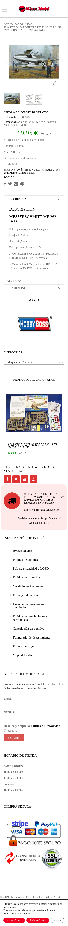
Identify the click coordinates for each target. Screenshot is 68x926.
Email (8, 698)
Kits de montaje (47, 121)
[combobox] (34, 362)
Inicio (8, 24)
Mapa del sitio (22, 655)
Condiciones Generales (28, 586)
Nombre (9, 711)
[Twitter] (16, 479)
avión (20, 169)
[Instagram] (33, 479)
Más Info (14, 281)
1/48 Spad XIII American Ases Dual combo (32, 446)
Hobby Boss (32, 169)
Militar (31, 172)
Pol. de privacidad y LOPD (31, 568)
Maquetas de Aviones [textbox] (33, 362)
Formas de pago (23, 646)
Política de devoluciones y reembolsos (30, 617)
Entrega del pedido (25, 595)
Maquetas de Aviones (37, 27)
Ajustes (57, 920)
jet (42, 169)
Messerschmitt (17, 172)
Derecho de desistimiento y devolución (31, 605)
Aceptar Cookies (14, 920)
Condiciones (17, 288)
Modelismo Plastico (18, 26)
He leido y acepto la (32, 726)
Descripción (17, 199)
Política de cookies (25, 559)
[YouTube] (24, 479)
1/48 (13, 169)
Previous (7, 59)
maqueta (49, 169)
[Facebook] (7, 479)
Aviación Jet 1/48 (27, 121)
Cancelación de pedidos (28, 628)
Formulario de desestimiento (31, 637)
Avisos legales (22, 550)
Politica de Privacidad (45, 726)
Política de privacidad (27, 577)
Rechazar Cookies (38, 920)
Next (60, 59)
